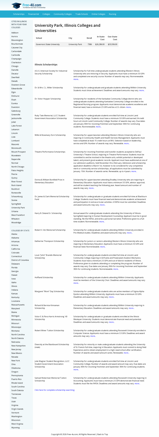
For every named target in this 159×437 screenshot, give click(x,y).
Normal (14, 163)
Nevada (14, 357)
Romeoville (16, 192)
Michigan (15, 316)
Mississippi (16, 327)
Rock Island (16, 185)
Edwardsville (16, 88)
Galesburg (15, 111)
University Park (18, 207)
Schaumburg (17, 196)
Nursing (112, 14)
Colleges (46, 14)
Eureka (14, 103)
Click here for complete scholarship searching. (55, 390)
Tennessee (16, 394)
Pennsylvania (17, 375)
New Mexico (16, 353)
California (15, 249)
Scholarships (18, 14)
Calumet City (16, 47)
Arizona (14, 245)
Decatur (14, 73)
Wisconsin (15, 420)
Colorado (15, 252)
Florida (14, 267)
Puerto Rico (16, 379)
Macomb (15, 144)
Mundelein (16, 155)
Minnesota (16, 319)
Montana (15, 331)
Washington (16, 416)
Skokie (14, 200)
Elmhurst (15, 96)
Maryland (15, 308)
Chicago (14, 66)
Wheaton (15, 219)
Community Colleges (63, 14)
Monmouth (16, 148)
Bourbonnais (17, 44)
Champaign (16, 58)
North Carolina (18, 334)
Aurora (14, 36)
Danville (14, 70)
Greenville (15, 114)
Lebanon (15, 129)
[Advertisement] (77, 54)
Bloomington (17, 40)
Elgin (13, 92)
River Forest (16, 181)
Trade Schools (81, 14)
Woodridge (16, 222)
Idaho (13, 282)
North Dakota (17, 338)
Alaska (14, 234)
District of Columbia (20, 260)
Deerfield (15, 77)
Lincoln (14, 133)
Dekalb (14, 81)
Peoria (14, 174)
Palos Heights (17, 170)
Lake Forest (16, 125)
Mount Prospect (18, 152)
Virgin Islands (17, 409)
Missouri (15, 323)
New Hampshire (18, 345)
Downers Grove (18, 85)
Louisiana (15, 301)
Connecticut (16, 256)
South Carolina (17, 386)
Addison (14, 32)
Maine (14, 312)
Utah (13, 401)
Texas (14, 398)
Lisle (13, 137)
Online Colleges (98, 14)
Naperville (15, 159)
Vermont (15, 412)
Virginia (14, 405)
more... (76, 79)
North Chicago (17, 166)
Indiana (14, 290)
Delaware (15, 264)
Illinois (14, 286)
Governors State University (48, 44)
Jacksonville (16, 118)
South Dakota (17, 390)
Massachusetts (18, 304)
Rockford (15, 189)
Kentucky (15, 297)
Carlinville (15, 55)
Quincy (14, 178)
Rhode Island (17, 383)
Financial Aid (33, 14)
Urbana (14, 211)
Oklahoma (15, 368)
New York (15, 360)
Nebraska (15, 342)
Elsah (13, 99)
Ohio (13, 364)
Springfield (16, 204)
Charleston (16, 62)
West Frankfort (18, 215)
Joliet (13, 122)
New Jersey (16, 349)
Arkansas (15, 241)
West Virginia (17, 424)
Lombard (15, 140)
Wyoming (15, 427)
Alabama (15, 237)
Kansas (14, 293)
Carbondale (16, 51)
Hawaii (14, 275)
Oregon (14, 371)
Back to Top (102, 434)
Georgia (14, 271)
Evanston (15, 107)
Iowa (13, 278)
